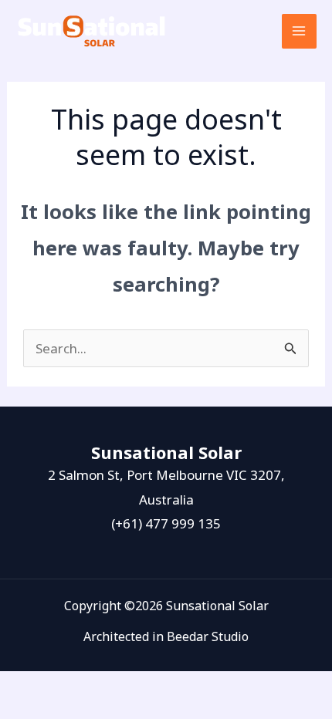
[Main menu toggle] (299, 31)
